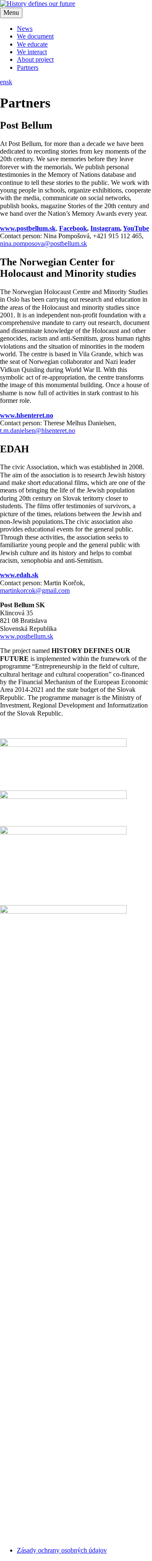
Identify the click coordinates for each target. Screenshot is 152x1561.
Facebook (73, 228)
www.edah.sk (19, 574)
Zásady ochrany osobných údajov (62, 1550)
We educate (32, 44)
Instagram (105, 228)
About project (35, 59)
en (3, 81)
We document (35, 36)
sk (9, 81)
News (25, 28)
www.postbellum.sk (28, 228)
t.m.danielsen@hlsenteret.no (37, 430)
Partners (27, 67)
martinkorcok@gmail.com (35, 590)
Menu (11, 12)
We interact (32, 51)
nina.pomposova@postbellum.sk (43, 243)
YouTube (136, 228)
